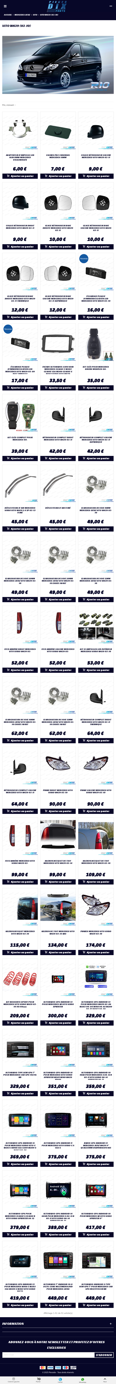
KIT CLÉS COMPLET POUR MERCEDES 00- (20, 438)
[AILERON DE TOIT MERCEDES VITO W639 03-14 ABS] (58, 908)
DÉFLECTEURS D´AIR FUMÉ (58, 508)
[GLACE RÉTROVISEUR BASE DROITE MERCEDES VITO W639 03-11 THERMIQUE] (20, 273)
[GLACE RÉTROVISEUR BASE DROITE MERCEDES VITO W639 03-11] (58, 202)
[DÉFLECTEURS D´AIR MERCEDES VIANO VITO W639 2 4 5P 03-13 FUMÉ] (20, 485)
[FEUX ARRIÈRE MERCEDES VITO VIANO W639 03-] (20, 838)
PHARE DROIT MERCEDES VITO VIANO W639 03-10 (58, 791)
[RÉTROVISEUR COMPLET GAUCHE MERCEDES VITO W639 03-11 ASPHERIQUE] (96, 414)
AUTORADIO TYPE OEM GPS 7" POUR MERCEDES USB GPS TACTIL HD (20, 1074)
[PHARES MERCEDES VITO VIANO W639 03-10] (96, 908)
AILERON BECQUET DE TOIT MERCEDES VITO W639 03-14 (58, 862)
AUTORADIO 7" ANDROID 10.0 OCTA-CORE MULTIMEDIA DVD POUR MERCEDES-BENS (58, 1286)
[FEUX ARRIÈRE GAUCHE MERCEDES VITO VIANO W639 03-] (58, 626)
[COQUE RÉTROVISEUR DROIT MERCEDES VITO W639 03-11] (20, 202)
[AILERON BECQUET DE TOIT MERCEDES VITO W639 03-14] (58, 838)
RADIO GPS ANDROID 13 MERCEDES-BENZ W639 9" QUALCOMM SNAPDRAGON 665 (96, 1145)
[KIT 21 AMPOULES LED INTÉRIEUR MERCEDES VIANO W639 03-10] (96, 626)
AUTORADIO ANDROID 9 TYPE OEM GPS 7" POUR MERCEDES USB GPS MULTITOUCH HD (96, 1286)
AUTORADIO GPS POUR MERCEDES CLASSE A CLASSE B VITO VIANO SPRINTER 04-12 (20, 1216)
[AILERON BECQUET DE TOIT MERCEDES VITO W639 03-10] (96, 838)
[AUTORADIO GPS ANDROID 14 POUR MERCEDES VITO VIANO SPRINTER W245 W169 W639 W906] (58, 1049)
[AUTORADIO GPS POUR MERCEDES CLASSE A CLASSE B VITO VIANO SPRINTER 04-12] (20, 1190)
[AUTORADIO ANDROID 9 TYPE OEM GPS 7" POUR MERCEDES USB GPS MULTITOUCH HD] (96, 1261)
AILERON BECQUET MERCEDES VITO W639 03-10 (20, 932)
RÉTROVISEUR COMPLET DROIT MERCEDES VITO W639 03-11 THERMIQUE (96, 722)
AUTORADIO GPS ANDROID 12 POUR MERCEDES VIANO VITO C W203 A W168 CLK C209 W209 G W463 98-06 (20, 1146)
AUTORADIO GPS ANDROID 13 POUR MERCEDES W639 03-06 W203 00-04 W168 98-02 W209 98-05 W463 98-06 (96, 1005)
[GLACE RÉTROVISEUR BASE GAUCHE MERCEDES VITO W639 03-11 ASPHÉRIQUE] (58, 273)
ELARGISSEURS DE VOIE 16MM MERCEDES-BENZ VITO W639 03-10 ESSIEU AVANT (20, 722)
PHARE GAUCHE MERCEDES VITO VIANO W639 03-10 (95, 791)
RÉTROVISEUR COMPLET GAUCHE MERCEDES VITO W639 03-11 (20, 791)
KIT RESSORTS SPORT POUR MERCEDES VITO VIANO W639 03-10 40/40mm (20, 1004)
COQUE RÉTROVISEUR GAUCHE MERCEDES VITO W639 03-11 (96, 156)
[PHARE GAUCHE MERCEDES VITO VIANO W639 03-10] (96, 767)
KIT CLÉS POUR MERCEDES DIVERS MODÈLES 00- (96, 368)
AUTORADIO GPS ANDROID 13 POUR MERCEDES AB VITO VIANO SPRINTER (58, 1004)
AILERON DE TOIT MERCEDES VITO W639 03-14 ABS (58, 932)
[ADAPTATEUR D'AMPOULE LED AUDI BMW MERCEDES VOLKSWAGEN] (20, 132)
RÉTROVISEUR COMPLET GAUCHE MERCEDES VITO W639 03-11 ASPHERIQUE (96, 439)
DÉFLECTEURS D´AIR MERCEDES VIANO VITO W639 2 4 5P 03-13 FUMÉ (20, 510)
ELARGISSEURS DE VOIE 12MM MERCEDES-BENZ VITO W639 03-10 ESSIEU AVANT (58, 722)
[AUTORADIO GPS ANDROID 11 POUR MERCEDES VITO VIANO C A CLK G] (58, 1120)
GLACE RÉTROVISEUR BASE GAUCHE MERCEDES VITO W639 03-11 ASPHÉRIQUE (58, 298)
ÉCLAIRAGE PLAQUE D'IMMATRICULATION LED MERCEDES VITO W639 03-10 (95, 298)
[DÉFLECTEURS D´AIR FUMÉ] (58, 485)
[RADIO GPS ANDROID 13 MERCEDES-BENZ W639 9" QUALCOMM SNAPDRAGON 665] (96, 1120)
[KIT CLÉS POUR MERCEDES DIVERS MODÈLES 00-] (96, 343)
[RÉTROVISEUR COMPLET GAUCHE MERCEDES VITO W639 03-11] (20, 767)
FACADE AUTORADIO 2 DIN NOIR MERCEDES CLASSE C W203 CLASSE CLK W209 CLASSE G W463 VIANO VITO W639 (58, 370)
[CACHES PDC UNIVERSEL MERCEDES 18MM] (58, 132)
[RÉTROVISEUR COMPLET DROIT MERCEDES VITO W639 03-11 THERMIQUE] (96, 696)
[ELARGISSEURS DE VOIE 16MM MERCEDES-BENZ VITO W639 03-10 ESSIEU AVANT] (20, 696)
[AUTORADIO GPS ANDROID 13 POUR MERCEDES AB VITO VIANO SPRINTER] (58, 979)
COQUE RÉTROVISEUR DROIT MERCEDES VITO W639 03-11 (20, 226)
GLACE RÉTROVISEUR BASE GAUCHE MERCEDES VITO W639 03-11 (96, 227)
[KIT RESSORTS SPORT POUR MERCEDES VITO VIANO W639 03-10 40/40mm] (20, 979)
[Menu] (5, 6)
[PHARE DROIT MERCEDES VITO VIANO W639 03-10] (58, 767)
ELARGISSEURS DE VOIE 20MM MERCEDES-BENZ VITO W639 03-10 (20, 580)
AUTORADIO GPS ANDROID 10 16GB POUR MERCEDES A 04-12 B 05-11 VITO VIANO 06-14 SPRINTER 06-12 (96, 1076)
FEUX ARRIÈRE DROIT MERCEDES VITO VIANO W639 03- (20, 650)
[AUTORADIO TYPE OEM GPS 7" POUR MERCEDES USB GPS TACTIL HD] (20, 1049)
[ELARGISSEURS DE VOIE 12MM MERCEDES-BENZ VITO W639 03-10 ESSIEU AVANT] (58, 696)
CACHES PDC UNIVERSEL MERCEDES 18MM (58, 156)
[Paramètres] (111, 6)
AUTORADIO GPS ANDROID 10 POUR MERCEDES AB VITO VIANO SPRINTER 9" (96, 1216)
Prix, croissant (8, 105)
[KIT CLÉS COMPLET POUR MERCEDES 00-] (20, 414)
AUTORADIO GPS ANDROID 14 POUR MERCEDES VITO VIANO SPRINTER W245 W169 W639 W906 (57, 1076)
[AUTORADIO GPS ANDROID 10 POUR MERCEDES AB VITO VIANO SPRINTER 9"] (96, 1190)
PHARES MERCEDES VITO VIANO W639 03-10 (96, 932)
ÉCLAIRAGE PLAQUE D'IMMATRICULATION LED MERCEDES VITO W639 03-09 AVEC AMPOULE (20, 370)
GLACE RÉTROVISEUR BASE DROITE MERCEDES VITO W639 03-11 (58, 227)
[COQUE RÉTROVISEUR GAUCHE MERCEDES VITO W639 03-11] (96, 132)
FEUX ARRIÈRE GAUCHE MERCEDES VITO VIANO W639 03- (58, 650)
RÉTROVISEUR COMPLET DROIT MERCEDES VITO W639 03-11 (58, 438)
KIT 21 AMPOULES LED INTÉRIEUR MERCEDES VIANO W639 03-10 (96, 650)
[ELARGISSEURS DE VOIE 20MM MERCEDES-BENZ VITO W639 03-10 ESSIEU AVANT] (58, 555)
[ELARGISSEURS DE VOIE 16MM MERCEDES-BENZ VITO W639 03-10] (96, 485)
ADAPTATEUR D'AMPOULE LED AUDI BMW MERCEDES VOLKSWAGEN (20, 157)
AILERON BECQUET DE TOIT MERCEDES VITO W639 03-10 (95, 862)
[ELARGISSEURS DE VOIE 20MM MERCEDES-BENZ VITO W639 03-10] (20, 555)
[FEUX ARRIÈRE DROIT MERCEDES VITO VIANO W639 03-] (20, 626)
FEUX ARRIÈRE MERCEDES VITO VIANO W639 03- (20, 862)
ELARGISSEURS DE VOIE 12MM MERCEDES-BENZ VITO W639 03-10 (96, 580)
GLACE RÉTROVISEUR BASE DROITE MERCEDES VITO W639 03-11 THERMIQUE (20, 298)
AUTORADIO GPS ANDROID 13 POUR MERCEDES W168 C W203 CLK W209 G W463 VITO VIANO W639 (20, 1288)
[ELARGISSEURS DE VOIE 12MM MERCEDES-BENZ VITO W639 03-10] (96, 555)
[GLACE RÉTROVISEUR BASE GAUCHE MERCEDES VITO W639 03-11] (96, 202)
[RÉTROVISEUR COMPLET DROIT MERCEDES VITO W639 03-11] (58, 414)
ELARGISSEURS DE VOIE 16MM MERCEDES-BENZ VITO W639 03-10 (96, 510)
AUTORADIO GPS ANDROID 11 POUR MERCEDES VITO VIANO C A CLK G (58, 1145)
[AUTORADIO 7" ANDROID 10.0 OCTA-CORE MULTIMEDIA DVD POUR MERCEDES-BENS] (58, 1261)
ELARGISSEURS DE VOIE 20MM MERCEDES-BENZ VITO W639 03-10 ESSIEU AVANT (58, 580)
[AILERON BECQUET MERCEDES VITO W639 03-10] (20, 908)
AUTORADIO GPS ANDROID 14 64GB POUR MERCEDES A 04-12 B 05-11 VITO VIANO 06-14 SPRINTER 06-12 (58, 1217)
